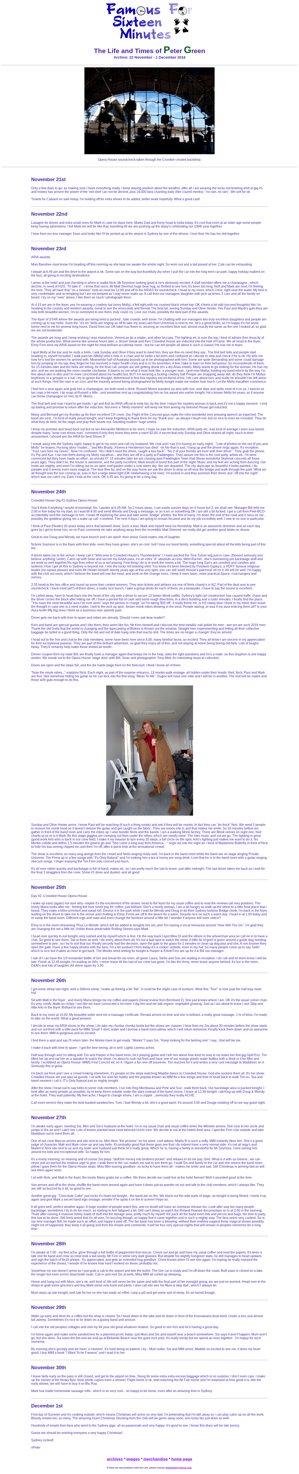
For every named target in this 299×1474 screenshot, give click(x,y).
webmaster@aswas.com (179, 1467)
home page (181, 1459)
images (133, 1459)
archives (115, 1459)
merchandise (155, 1459)
